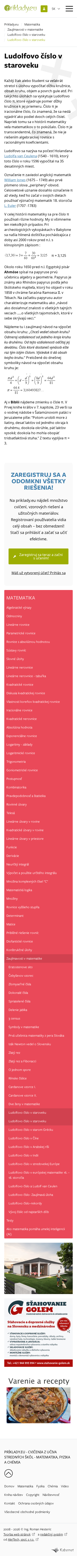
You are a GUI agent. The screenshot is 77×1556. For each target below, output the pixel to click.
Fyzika (40, 1486)
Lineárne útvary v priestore (25, 838)
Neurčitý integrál (17, 864)
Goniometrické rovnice (22, 770)
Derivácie (12, 855)
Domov (9, 1486)
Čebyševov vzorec (21, 975)
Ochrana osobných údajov (36, 1503)
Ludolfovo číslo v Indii (23, 1155)
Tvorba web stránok (17, 1534)
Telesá (10, 813)
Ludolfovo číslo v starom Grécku (31, 1129)
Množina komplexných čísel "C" (27, 881)
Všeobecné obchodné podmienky (27, 1512)
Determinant (15, 915)
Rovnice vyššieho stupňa (22, 907)
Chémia (53, 1486)
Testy (9, 1220)
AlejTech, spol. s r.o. (21, 1539)
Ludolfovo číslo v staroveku (26, 34)
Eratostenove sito (21, 967)
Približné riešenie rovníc (22, 932)
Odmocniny (14, 616)
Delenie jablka (18, 1010)
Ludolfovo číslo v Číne (24, 1138)
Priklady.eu (11, 24)
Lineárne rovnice (18, 624)
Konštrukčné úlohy (19, 950)
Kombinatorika (16, 787)
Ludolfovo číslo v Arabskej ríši (29, 1146)
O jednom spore (20, 1069)
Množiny (12, 898)
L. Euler (10, 205)
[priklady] (20, 8)
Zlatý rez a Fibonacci (22, 1061)
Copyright (32, 1494)
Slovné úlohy (15, 659)
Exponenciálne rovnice (21, 736)
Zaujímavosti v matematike (25, 29)
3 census (14, 1018)
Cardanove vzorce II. (23, 1095)
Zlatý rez (14, 1052)
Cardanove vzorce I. (22, 1087)
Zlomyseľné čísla (20, 984)
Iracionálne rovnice (19, 710)
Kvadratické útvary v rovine (25, 830)
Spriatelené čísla (19, 1001)
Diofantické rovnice (19, 941)
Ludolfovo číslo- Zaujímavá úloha (31, 1194)
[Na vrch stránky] (8, 1473)
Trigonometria (16, 761)
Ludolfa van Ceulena (20, 156)
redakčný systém (51, 1534)
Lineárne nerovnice (19, 667)
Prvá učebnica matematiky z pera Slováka (36, 1035)
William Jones (15, 180)
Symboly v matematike (24, 1027)
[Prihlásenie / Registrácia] (44, 8)
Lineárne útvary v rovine (23, 821)
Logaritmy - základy (19, 744)
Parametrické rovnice (21, 633)
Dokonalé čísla (18, 992)
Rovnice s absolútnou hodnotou (28, 641)
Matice (10, 924)
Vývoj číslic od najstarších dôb (29, 1212)
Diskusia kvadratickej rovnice (25, 693)
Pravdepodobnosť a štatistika (26, 796)
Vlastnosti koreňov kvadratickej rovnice (33, 701)
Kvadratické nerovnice (21, 718)
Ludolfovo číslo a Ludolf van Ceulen (33, 1186)
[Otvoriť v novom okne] (62, 1550)
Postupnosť (14, 778)
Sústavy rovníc (16, 650)
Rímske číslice (18, 1078)
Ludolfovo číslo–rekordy (25, 1203)
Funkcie (11, 847)
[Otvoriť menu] (69, 8)
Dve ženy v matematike (24, 1104)
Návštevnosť (51, 1494)
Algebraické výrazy (18, 607)
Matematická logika (19, 890)
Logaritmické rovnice (20, 753)
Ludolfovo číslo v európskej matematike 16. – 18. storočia (39, 1175)
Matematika (32, 24)
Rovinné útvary (16, 804)
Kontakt (9, 1503)
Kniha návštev (13, 1494)
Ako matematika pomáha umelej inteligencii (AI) (35, 1231)
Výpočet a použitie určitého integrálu (31, 873)
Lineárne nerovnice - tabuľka (26, 676)
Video (65, 1486)
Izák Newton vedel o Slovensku (30, 1044)
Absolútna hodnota (19, 727)
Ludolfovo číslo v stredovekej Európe (34, 1164)
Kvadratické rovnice (19, 684)
